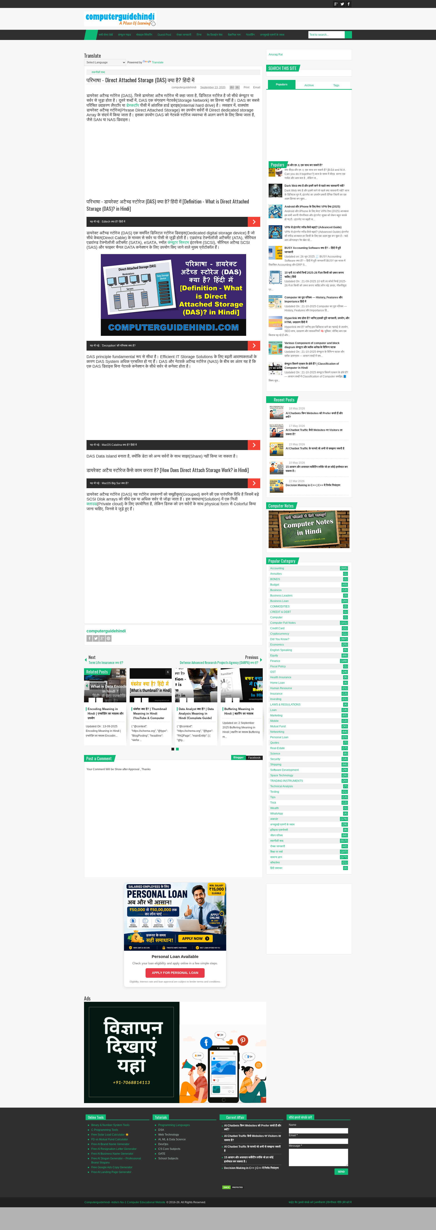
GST (273, 671)
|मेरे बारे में (347, 1202)
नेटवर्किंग (250, 34)
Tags (336, 85)
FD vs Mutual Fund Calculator (109, 1139)
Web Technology (168, 1134)
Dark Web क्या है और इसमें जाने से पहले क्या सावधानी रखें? (314, 185)
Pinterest (108, 638)
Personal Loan (279, 737)
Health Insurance (280, 677)
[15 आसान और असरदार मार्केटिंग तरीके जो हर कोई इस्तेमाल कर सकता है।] (276, 467)
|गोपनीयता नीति (334, 1202)
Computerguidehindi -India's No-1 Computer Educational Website (124, 1202)
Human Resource (281, 688)
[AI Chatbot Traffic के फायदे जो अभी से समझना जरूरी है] (276, 449)
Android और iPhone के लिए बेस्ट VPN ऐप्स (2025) (312, 206)
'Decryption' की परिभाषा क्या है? (119, 345)
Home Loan (277, 682)
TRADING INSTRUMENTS (286, 780)
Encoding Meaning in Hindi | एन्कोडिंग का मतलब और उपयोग (106, 713)
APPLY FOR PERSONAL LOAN (175, 973)
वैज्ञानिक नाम (234, 34)
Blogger (238, 757)
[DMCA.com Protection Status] (233, 1188)
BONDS (275, 579)
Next (260, 685)
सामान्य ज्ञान (276, 857)
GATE (161, 1153)
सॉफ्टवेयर (275, 862)
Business (276, 590)
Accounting (277, 568)
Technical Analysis (281, 786)
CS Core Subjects (169, 1149)
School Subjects (168, 1158)
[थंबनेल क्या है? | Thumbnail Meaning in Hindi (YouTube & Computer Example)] (151, 685)
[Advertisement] (173, 158)
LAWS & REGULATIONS (285, 704)
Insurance (276, 693)
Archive (309, 85)
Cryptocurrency (279, 633)
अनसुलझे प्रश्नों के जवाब (272, 34)
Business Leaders (281, 595)
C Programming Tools (104, 1129)
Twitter (342, 4)
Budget (274, 584)
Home (91, 35)
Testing (274, 791)
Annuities (276, 573)
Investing (275, 699)
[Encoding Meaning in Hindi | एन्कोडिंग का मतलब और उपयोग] (105, 685)
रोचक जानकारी (183, 34)
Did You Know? (279, 639)
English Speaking (281, 650)
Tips (272, 797)
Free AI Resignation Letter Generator (113, 1149)
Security (275, 759)
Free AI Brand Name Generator (110, 1144)
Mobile (274, 721)
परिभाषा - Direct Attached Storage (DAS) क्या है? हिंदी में (140, 80)
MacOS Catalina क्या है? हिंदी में (119, 444)
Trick (273, 802)
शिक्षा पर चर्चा (276, 851)
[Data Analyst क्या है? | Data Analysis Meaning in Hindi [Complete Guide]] (196, 685)
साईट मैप (293, 1202)
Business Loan (279, 601)
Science (275, 753)
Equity (274, 655)
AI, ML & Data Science (172, 1139)
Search (348, 34)
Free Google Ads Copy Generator (111, 1167)
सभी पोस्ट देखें (106, 34)
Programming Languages (174, 1125)
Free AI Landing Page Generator (111, 1172)
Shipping (275, 764)
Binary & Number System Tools (110, 1125)
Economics (277, 644)
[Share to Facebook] (109, 689)
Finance (275, 661)
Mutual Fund (278, 726)
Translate (158, 62)
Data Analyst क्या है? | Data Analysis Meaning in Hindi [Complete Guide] (196, 713)
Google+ (336, 4)
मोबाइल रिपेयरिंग (144, 34)
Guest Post (164, 34)
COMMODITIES (280, 606)
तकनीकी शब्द (98, 72)
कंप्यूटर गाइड (124, 34)
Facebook (349, 4)
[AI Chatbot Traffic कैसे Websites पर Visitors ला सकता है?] (276, 431)
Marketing (276, 715)
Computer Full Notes (283, 622)
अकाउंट (274, 819)
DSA (161, 1129)
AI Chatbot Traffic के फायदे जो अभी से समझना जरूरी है (315, 448)
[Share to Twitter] (115, 689)
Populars (281, 84)
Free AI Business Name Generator (112, 1153)
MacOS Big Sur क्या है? (115, 483)
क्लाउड (92, 504)
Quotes (274, 742)
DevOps (163, 1144)
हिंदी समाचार (276, 868)
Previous (86, 685)
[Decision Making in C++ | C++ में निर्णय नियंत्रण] (276, 486)
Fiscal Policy (278, 666)
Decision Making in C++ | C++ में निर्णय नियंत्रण (313, 485)
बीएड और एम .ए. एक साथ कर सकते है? (303, 165)
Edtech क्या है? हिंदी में (113, 221)
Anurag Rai (276, 54)
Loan (273, 710)
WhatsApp (276, 813)
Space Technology (281, 775)
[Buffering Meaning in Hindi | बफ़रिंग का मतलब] (242, 685)
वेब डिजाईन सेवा (215, 34)
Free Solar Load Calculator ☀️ (110, 1134)
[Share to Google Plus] (121, 689)
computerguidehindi (184, 87)
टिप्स (199, 34)
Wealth (274, 808)
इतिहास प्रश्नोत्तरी (279, 830)
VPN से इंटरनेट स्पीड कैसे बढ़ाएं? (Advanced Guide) (313, 227)
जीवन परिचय (276, 835)
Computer (276, 617)
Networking (277, 731)
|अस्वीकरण (319, 1202)
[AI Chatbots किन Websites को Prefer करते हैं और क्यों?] (276, 412)
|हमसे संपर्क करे (305, 1202)
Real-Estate (277, 748)
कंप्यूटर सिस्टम (178, 242)
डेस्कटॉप (132, 105)
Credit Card (277, 628)
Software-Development (284, 770)
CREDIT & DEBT (280, 612)
